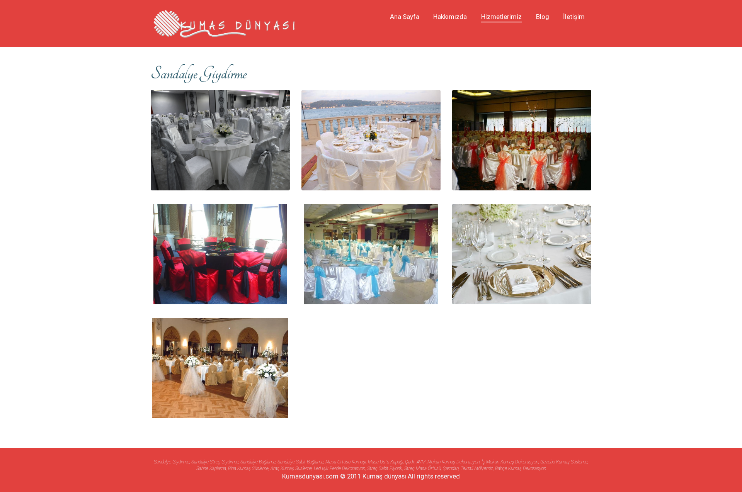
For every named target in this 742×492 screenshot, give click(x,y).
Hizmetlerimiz (501, 16)
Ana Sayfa (404, 16)
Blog (542, 16)
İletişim (574, 16)
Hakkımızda (450, 16)
